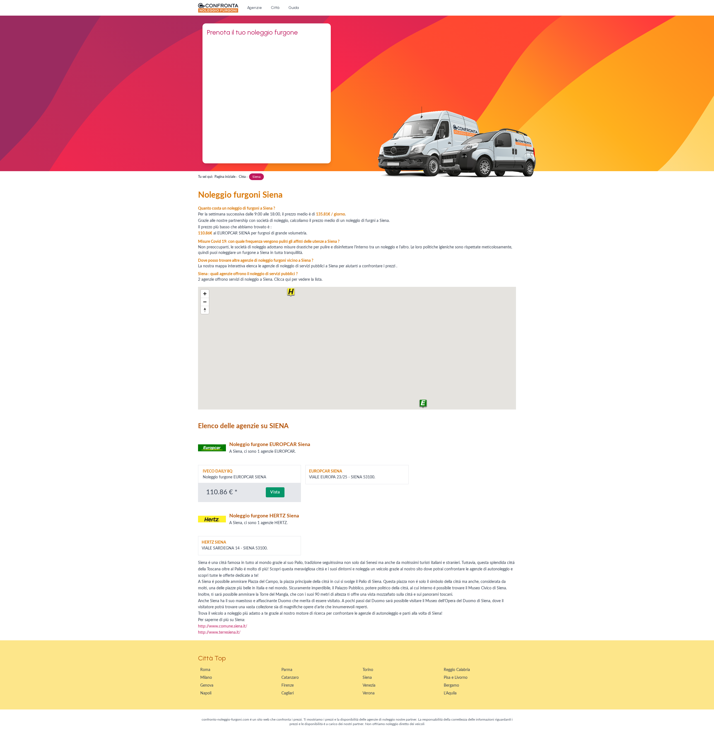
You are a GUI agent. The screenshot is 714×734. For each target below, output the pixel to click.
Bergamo (451, 685)
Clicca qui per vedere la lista (298, 280)
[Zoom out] (205, 302)
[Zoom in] (205, 294)
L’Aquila (450, 693)
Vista (275, 492)
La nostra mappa (212, 266)
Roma (205, 670)
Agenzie (254, 7)
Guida (293, 7)
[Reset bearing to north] (205, 310)
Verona (369, 693)
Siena (367, 678)
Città (275, 7)
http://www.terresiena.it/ (219, 632)
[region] (357, 348)
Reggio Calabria (457, 670)
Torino (368, 670)
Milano (206, 678)
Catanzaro (290, 678)
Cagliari (287, 693)
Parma (286, 670)
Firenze (287, 685)
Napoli (205, 693)
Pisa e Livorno (455, 678)
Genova (206, 685)
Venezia (369, 685)
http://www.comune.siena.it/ (222, 626)
